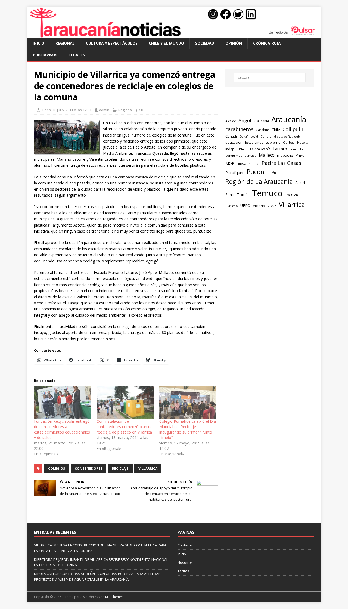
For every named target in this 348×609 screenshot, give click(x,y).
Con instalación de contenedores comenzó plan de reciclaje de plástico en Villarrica (125, 427)
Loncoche (297, 149)
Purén (271, 173)
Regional (65, 43)
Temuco (267, 193)
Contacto (185, 545)
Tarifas (183, 570)
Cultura (266, 136)
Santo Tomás (237, 194)
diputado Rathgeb (287, 136)
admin (104, 109)
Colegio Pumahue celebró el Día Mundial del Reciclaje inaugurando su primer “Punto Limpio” (187, 429)
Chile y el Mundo (166, 43)
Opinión (233, 43)
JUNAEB (242, 149)
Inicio (38, 43)
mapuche (285, 155)
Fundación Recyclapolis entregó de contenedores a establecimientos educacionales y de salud (62, 429)
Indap (229, 149)
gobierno (273, 142)
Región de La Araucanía (259, 181)
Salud (300, 182)
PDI (306, 164)
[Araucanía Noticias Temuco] (174, 34)
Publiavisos (45, 54)
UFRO (245, 205)
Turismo (231, 206)
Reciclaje (120, 468)
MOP (229, 163)
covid (254, 136)
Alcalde (230, 121)
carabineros (239, 129)
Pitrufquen (234, 172)
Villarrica (147, 468)
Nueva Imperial (248, 164)
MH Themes (114, 597)
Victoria (259, 205)
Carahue (262, 130)
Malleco (267, 155)
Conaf (243, 136)
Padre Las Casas (281, 162)
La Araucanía (260, 149)
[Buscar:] (270, 77)
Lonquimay (233, 155)
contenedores (88, 468)
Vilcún (272, 206)
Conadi (231, 136)
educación (234, 142)
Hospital (303, 142)
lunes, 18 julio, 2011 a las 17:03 (66, 109)
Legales (77, 54)
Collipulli (292, 129)
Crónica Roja (267, 43)
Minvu (300, 155)
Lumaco (250, 155)
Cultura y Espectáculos (112, 43)
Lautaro (280, 148)
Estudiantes (254, 142)
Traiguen (291, 195)
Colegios (56, 468)
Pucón (255, 172)
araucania (261, 121)
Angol (244, 120)
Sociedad (204, 43)
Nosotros (185, 562)
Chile (276, 129)
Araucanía (288, 119)
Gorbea (289, 142)
